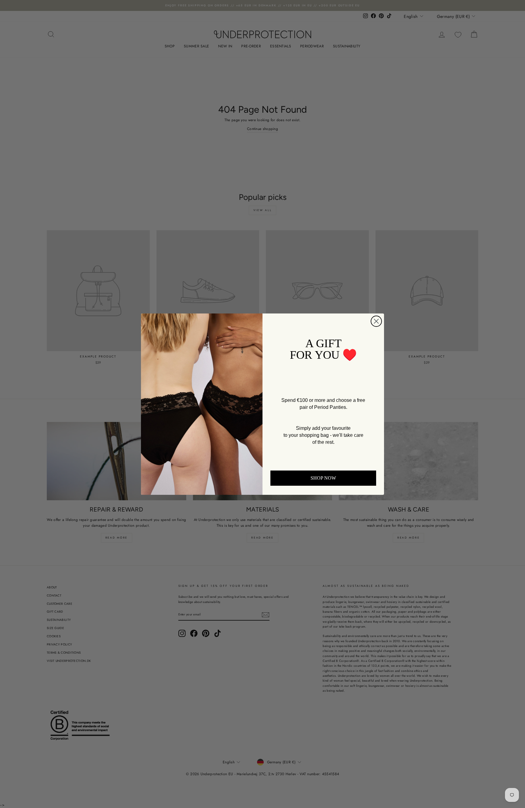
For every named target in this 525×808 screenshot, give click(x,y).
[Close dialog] (376, 321)
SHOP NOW (323, 478)
